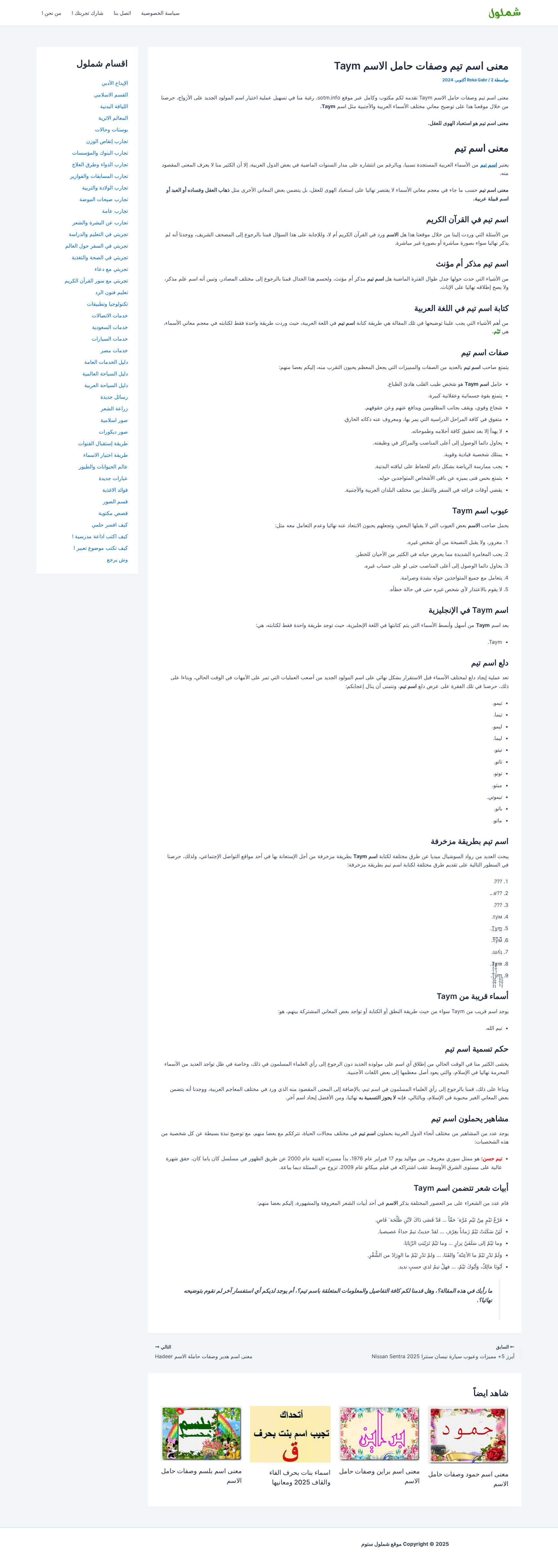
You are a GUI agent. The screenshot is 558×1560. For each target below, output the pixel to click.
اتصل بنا (122, 13)
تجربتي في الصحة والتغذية (100, 257)
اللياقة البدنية (114, 106)
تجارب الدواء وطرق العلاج (100, 164)
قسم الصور (115, 501)
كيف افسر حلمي (110, 524)
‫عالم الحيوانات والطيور (103, 466)
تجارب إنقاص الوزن (107, 141)
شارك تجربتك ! (87, 13)
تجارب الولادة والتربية (105, 187)
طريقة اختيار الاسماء (105, 455)
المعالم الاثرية (113, 118)
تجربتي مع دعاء (111, 269)
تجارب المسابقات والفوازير (99, 176)
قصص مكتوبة (113, 513)
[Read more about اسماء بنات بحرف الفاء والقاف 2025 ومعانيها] (290, 1434)
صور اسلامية (114, 420)
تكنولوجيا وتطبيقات (107, 304)
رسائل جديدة (114, 397)
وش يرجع (117, 559)
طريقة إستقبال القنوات (103, 443)
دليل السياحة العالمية (105, 373)
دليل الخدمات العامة (106, 362)
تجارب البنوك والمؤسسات (100, 152)
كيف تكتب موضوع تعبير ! (101, 548)
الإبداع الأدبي (115, 83)
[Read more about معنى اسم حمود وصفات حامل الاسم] (468, 1434)
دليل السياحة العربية (106, 385)
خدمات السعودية (110, 327)
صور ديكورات (113, 431)
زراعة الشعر (114, 408)
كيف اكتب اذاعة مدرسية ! (100, 536)
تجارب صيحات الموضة (103, 199)
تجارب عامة (115, 211)
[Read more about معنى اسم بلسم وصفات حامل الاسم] (201, 1433)
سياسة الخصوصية (160, 13)
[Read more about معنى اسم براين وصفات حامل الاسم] (379, 1433)
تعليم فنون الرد (111, 292)
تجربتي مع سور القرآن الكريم (96, 280)
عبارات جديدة (113, 478)
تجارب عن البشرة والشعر (100, 222)
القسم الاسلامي (111, 94)
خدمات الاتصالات (110, 315)
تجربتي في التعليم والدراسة (98, 234)
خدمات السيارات (110, 338)
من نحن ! (51, 13)
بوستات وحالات (111, 129)
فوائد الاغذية (115, 490)
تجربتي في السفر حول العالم (96, 245)
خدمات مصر (114, 350)
